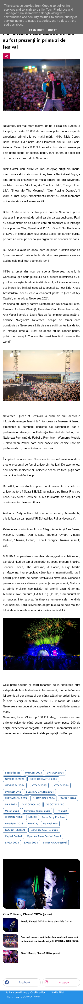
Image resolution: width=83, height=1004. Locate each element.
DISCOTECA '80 (31, 804)
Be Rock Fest (50, 823)
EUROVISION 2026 (43, 798)
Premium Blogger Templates (19, 1002)
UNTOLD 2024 (55, 772)
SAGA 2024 (31, 842)
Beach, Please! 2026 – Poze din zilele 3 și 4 (46, 921)
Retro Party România (53, 817)
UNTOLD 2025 (38, 785)
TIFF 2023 (11, 804)
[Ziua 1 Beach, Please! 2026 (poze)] (10, 956)
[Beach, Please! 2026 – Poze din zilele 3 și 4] (10, 925)
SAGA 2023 (12, 842)
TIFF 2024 (61, 811)
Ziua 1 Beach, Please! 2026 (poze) (40, 953)
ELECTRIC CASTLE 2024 (40, 792)
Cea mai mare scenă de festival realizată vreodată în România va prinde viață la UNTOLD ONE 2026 (50, 939)
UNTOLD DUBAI (14, 817)
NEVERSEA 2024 (15, 785)
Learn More (36, 30)
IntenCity (33, 823)
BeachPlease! (12, 772)
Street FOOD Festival (55, 842)
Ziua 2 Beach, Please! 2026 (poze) (27, 914)
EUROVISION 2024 (16, 798)
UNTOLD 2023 (33, 772)
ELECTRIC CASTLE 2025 (43, 779)
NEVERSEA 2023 (14, 779)
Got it (52, 30)
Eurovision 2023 (14, 823)
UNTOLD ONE (13, 792)
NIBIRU (32, 817)
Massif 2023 (12, 811)
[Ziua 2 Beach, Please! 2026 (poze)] (41, 884)
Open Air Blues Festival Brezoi (44, 836)
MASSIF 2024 (68, 798)
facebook (24, 982)
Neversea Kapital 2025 (37, 811)
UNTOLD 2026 (60, 785)
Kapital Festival (13, 836)
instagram (63, 982)
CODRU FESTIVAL (15, 830)
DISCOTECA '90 (55, 804)
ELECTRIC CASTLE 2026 (44, 830)
